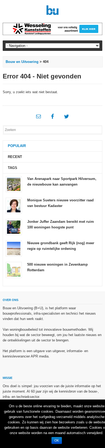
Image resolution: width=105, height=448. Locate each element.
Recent (15, 157)
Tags (12, 168)
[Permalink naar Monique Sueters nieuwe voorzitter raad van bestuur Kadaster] (13, 205)
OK (56, 440)
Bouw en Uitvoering (22, 62)
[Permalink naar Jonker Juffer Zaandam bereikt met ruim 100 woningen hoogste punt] (13, 227)
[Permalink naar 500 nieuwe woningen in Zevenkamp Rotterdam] (13, 270)
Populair (17, 146)
